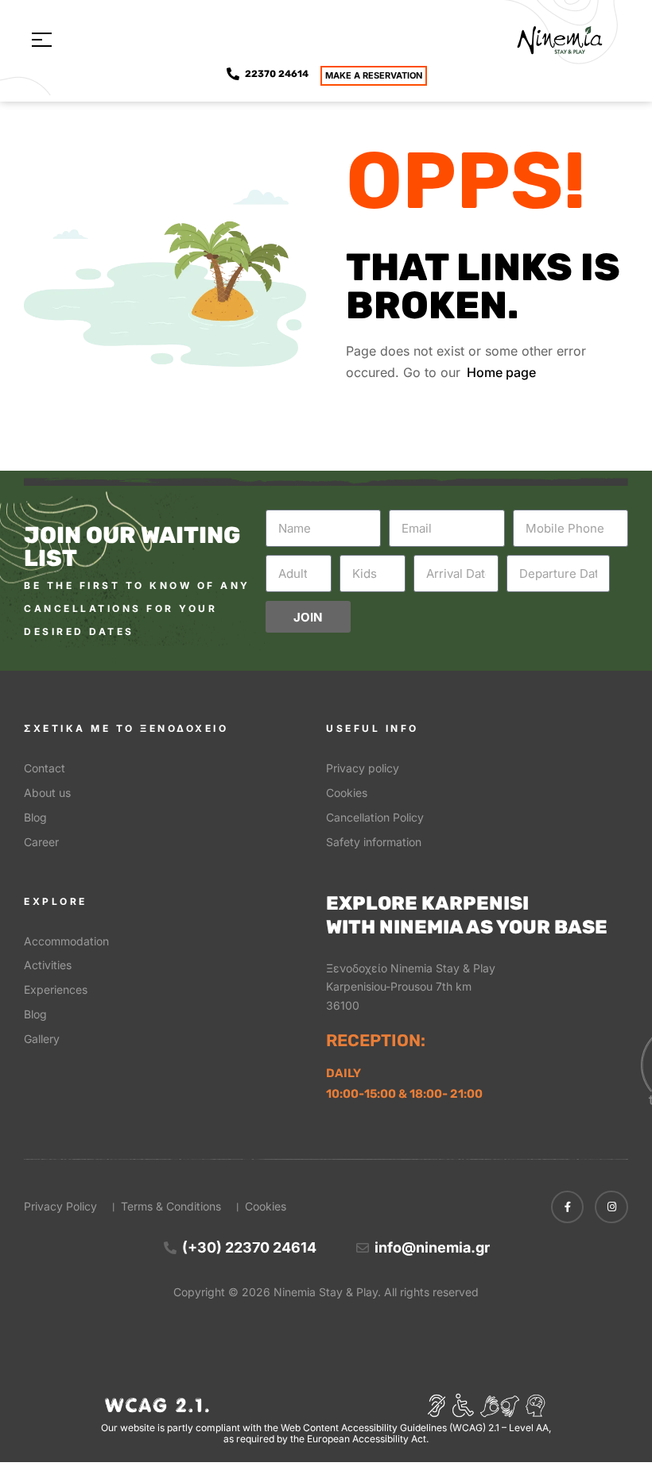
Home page (501, 372)
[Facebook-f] (567, 1207)
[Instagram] (611, 1207)
